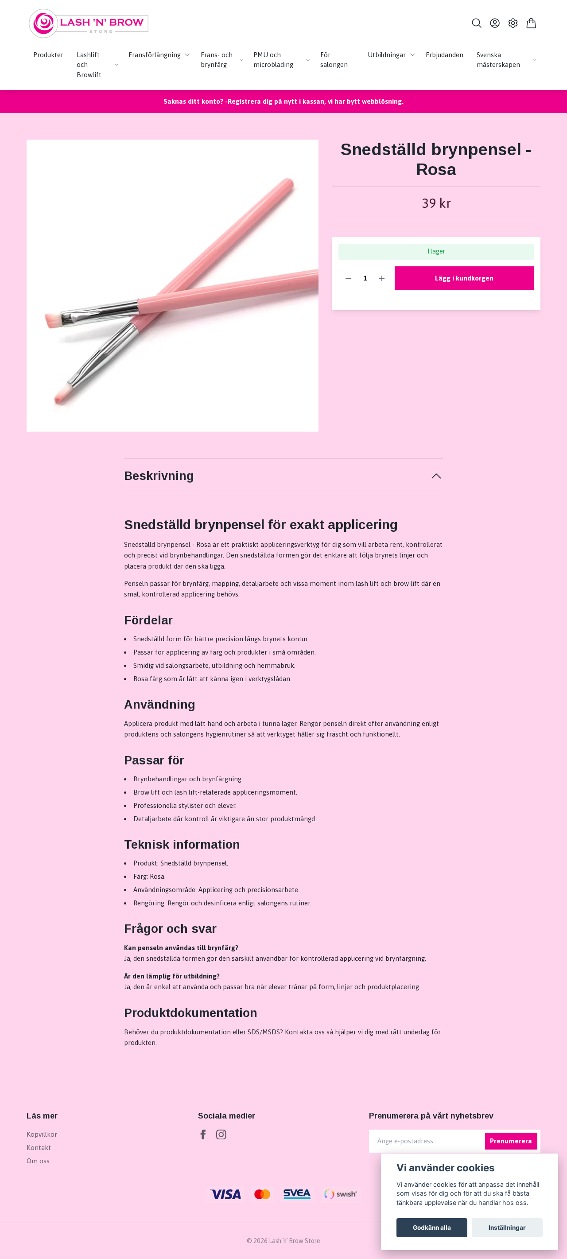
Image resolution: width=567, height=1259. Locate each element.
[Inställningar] (513, 23)
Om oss (38, 1161)
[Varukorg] (531, 23)
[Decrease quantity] (348, 278)
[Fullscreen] (172, 286)
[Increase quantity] (382, 278)
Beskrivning (159, 476)
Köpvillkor (42, 1134)
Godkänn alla (432, 1227)
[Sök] (476, 23)
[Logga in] (494, 23)
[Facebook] (203, 1135)
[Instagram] (221, 1135)
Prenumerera (511, 1141)
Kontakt (39, 1147)
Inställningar (507, 1227)
